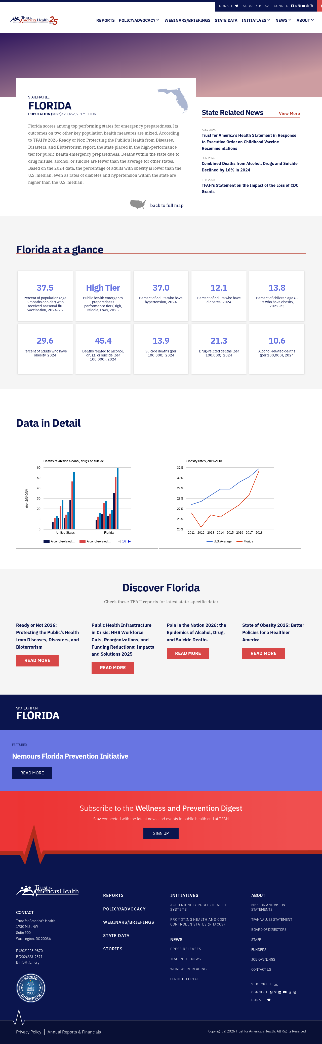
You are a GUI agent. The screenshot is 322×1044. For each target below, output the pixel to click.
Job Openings (263, 959)
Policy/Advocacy (137, 20)
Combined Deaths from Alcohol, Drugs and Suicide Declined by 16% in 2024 (250, 164)
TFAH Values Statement (271, 919)
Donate (227, 6)
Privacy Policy (28, 1032)
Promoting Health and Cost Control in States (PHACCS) (198, 922)
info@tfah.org (29, 962)
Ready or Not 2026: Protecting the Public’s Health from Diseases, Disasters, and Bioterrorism (47, 636)
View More (289, 113)
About (303, 20)
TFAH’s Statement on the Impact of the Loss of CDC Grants (250, 186)
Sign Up (161, 833)
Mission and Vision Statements (268, 907)
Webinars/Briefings (188, 20)
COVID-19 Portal (184, 979)
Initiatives (254, 20)
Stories (113, 949)
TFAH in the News (185, 959)
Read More (37, 660)
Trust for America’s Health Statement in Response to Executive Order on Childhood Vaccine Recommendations (249, 139)
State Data (226, 20)
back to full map (167, 205)
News (281, 20)
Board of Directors (269, 929)
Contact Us (261, 969)
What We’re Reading (188, 969)
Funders (258, 949)
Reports (105, 20)
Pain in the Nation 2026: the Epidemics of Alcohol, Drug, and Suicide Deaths (196, 632)
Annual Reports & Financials (74, 1032)
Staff (256, 939)
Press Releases (185, 949)
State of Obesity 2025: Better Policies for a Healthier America (273, 632)
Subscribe (253, 6)
